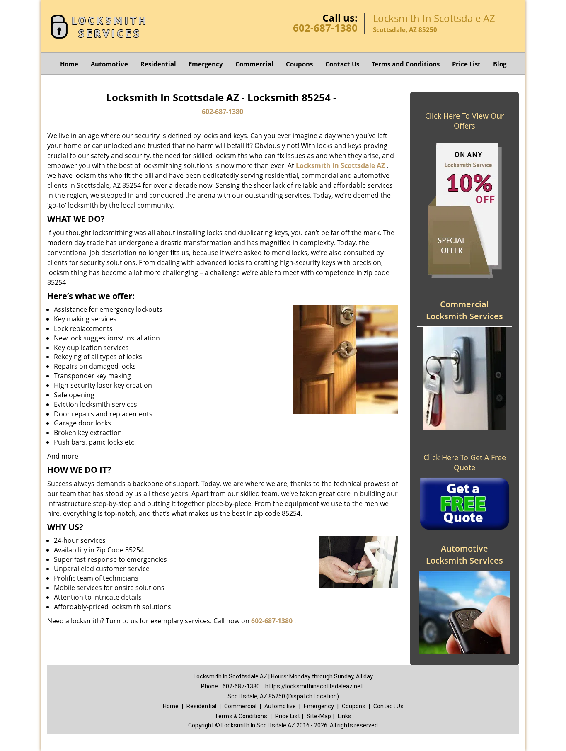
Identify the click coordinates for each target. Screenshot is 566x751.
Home (69, 64)
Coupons (299, 64)
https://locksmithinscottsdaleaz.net (314, 686)
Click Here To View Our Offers (464, 121)
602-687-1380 (325, 27)
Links (344, 716)
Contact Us (342, 64)
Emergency (206, 64)
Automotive (109, 64)
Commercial (254, 64)
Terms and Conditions (406, 64)
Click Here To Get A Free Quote (464, 462)
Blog (499, 64)
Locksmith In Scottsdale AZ (340, 165)
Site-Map (319, 716)
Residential (158, 64)
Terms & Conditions (241, 716)
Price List (466, 64)
